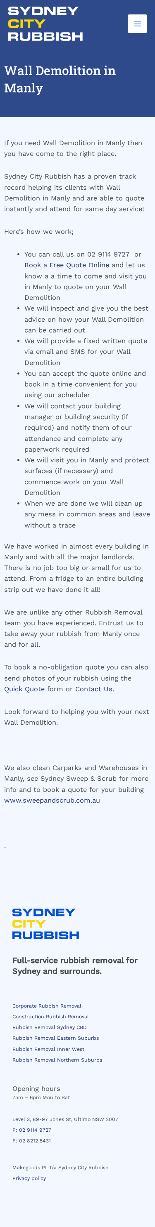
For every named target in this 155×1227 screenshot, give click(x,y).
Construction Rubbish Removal (50, 1017)
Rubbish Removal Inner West (48, 1049)
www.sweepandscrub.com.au (52, 800)
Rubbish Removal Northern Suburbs (57, 1060)
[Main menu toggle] (137, 23)
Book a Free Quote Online (66, 265)
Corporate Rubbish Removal (46, 1006)
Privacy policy (29, 1178)
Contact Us (93, 689)
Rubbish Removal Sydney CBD (49, 1027)
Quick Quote (24, 689)
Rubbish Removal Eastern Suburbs (55, 1038)
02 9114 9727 (35, 1130)
